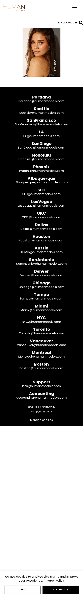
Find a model (67, 22)
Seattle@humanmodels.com (41, 113)
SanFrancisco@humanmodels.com (41, 124)
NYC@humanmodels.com (41, 322)
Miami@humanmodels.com (41, 310)
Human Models (14, 7)
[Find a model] (81, 22)
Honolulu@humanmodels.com (41, 159)
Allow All (60, 589)
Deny (22, 589)
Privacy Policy (54, 581)
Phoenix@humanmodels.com (41, 171)
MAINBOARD (49, 406)
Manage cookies (41, 420)
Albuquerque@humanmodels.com (41, 182)
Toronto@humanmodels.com (41, 333)
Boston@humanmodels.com (41, 368)
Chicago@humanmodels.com (41, 287)
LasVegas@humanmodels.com (41, 205)
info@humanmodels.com (41, 386)
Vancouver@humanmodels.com (41, 345)
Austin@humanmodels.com (41, 252)
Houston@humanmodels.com (41, 240)
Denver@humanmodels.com (41, 275)
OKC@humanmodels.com (41, 217)
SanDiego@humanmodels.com (41, 147)
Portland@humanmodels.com (41, 101)
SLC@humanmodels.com (41, 194)
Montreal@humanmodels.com (41, 356)
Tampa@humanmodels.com (41, 298)
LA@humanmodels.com (41, 136)
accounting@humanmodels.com (41, 397)
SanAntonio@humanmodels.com (41, 263)
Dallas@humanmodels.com (41, 229)
